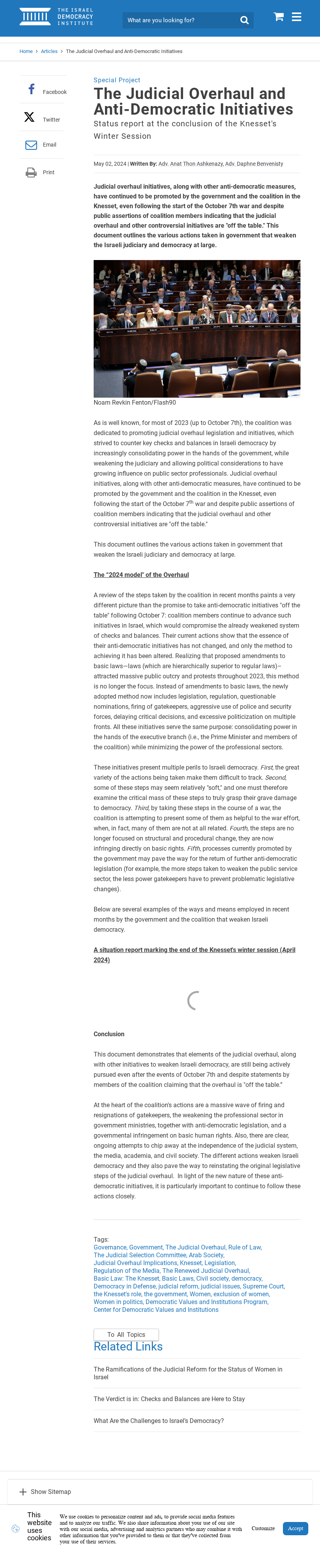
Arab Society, (207, 1255)
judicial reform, (179, 1286)
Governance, (111, 1247)
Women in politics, (119, 1302)
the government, (167, 1294)
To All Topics (126, 1334)
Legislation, (221, 1263)
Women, (201, 1294)
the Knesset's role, (119, 1294)
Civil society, (213, 1278)
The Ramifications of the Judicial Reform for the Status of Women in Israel (188, 1373)
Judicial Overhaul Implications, (137, 1263)
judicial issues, (222, 1286)
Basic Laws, (179, 1278)
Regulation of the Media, (128, 1270)
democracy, (247, 1278)
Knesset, (192, 1263)
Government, (147, 1247)
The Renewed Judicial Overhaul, (206, 1270)
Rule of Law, (245, 1247)
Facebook (55, 92)
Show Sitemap (51, 1491)
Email (49, 144)
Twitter (51, 119)
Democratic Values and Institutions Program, (207, 1302)
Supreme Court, (264, 1286)
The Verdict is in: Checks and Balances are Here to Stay (169, 1399)
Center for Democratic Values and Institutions (156, 1309)
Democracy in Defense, (126, 1286)
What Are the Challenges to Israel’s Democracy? (159, 1421)
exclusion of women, (242, 1294)
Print (49, 172)
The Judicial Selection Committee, (141, 1255)
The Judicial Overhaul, (196, 1247)
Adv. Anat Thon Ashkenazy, (191, 164)
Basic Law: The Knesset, (128, 1278)
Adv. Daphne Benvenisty (254, 164)
